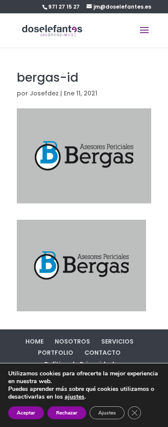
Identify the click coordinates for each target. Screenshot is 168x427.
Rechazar (67, 412)
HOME (34, 341)
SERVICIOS (117, 341)
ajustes (74, 397)
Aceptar (26, 412)
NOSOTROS (72, 341)
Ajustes (107, 412)
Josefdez (44, 93)
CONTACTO (102, 352)
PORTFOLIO (55, 352)
